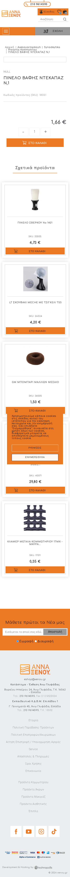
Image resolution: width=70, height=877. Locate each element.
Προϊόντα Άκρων (33, 789)
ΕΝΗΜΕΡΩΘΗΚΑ (35, 457)
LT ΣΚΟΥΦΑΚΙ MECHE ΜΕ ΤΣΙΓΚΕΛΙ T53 (35, 302)
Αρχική (9, 47)
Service (33, 749)
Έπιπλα (33, 811)
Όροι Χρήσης (33, 763)
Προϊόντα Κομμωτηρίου (33, 782)
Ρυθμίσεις (35, 448)
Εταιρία (33, 720)
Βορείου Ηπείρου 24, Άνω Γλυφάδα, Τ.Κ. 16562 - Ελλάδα (35, 691)
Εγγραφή (26, 641)
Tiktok (54, 830)
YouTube (28, 830)
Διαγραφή (46, 641)
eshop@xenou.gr (35, 679)
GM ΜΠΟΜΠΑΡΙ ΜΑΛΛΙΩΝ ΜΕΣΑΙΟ (35, 382)
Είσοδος (49, 12)
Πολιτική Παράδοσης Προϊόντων (33, 727)
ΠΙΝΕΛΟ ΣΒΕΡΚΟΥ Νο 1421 (35, 223)
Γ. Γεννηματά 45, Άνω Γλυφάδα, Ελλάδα (35, 706)
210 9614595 (27, 696)
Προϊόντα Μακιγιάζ (33, 796)
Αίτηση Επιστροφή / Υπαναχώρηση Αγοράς (33, 742)
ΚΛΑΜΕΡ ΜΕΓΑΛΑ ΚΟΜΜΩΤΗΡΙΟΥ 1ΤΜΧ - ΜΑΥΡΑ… (35, 542)
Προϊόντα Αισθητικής (33, 804)
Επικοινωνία (33, 770)
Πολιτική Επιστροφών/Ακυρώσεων (33, 734)
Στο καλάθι (37, 251)
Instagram (41, 830)
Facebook (15, 830)
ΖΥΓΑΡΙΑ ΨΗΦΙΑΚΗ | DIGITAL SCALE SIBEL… (35, 463)
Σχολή (58, 31)
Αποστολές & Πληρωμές (33, 756)
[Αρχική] (11, 13)
